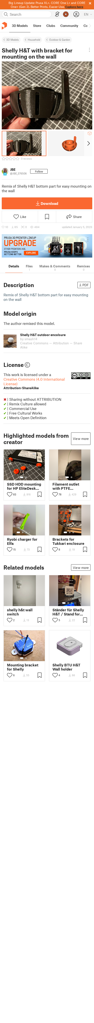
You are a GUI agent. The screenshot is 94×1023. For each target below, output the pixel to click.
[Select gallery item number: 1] (21, 477)
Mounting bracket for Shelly (22, 667)
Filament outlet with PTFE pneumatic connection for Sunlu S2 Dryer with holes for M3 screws (67, 486)
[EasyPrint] (57, 14)
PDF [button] (85, 285)
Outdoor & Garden (59, 39)
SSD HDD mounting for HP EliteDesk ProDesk (24, 486)
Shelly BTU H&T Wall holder (66, 667)
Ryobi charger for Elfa (22, 541)
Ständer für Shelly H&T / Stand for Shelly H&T (68, 612)
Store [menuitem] (37, 26)
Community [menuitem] (69, 26)
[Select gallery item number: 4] (30, 532)
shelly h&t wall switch (20, 612)
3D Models (12, 39)
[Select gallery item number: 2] (26, 477)
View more (81, 439)
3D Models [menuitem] (20, 26)
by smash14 (28, 339)
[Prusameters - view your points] (66, 14)
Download (49, 203)
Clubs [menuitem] (50, 26)
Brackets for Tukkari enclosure (68, 541)
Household (34, 39)
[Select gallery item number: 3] (26, 532)
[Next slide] (88, 143)
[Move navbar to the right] (89, 25)
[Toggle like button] (9, 494)
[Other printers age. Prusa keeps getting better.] (47, 246)
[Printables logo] (4, 26)
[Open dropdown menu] (89, 49)
